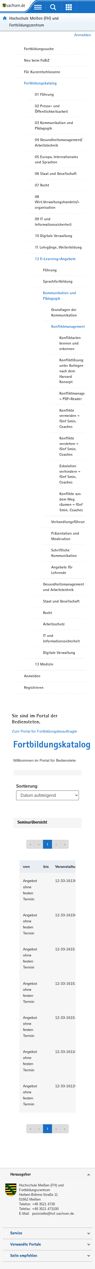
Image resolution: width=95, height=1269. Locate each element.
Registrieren (34, 687)
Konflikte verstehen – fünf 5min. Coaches (68, 446)
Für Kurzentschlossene (42, 71)
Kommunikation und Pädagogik (59, 296)
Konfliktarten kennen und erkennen (70, 343)
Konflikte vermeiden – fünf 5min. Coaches (69, 418)
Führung (50, 270)
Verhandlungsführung (67, 521)
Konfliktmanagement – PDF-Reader (71, 396)
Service (16, 1233)
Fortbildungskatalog (40, 83)
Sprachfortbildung (58, 281)
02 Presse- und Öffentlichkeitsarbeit (51, 109)
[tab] (47, 1174)
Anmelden (82, 35)
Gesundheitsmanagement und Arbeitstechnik (63, 587)
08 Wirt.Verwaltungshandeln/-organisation (57, 202)
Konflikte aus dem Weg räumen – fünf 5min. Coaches (71, 501)
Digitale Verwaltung (59, 652)
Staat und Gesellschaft (61, 601)
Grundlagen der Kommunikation (64, 312)
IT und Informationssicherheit (61, 638)
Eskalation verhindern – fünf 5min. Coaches (69, 474)
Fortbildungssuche (39, 48)
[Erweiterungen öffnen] (69, 7)
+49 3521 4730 (43, 1204)
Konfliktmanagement (67, 326)
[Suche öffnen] (53, 7)
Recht (47, 612)
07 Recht (42, 185)
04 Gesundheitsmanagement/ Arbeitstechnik (58, 142)
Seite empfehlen (23, 1256)
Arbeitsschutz (54, 624)
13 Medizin (44, 664)
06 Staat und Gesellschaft (56, 173)
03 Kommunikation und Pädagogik (54, 125)
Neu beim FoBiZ (37, 60)
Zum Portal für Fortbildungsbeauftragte (44, 731)
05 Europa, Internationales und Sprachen (56, 159)
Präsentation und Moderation (65, 536)
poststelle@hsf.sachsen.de (53, 1214)
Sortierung (26, 786)
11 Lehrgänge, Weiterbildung (58, 247)
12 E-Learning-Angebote (55, 258)
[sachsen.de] (15, 8)
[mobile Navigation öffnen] (38, 7)
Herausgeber (20, 1174)
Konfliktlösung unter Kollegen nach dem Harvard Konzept (71, 371)
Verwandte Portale (25, 1244)
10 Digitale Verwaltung (53, 235)
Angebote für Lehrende (62, 570)
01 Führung (44, 94)
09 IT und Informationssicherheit (53, 222)
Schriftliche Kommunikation (64, 553)
